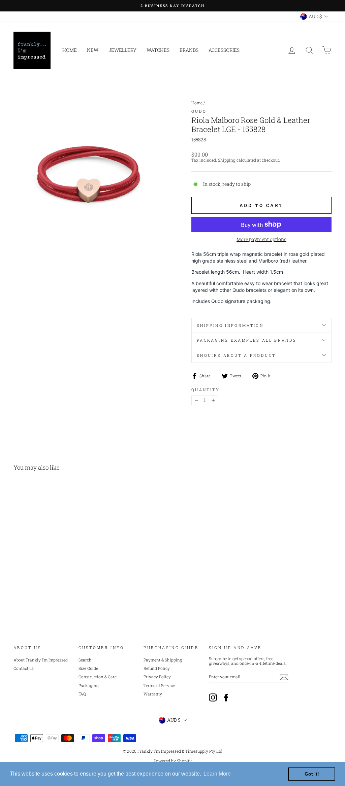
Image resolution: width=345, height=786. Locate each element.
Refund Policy (157, 668)
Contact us (23, 668)
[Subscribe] (284, 677)
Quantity (205, 389)
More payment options (261, 239)
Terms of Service (159, 685)
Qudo (199, 111)
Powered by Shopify (173, 760)
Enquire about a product (236, 355)
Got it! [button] (312, 774)
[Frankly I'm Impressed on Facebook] (226, 697)
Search (85, 659)
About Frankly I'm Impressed (40, 659)
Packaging (89, 685)
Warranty (153, 693)
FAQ (82, 693)
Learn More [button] (217, 774)
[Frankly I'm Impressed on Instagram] (213, 697)
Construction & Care (98, 676)
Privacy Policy (157, 676)
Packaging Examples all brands (246, 340)
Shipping (227, 160)
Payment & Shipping (163, 659)
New (92, 50)
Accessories (224, 50)
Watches (158, 50)
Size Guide (88, 668)
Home (69, 50)
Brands (189, 50)
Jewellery (122, 50)
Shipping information (230, 325)
